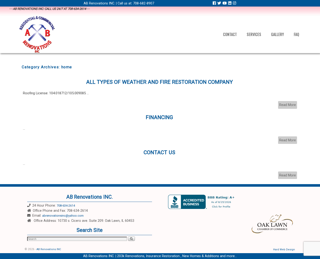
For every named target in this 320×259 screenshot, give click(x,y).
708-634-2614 (66, 205)
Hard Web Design (284, 249)
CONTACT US (159, 152)
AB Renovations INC (49, 249)
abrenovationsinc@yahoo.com (63, 215)
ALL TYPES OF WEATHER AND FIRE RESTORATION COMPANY (159, 82)
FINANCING (159, 117)
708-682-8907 (143, 3)
